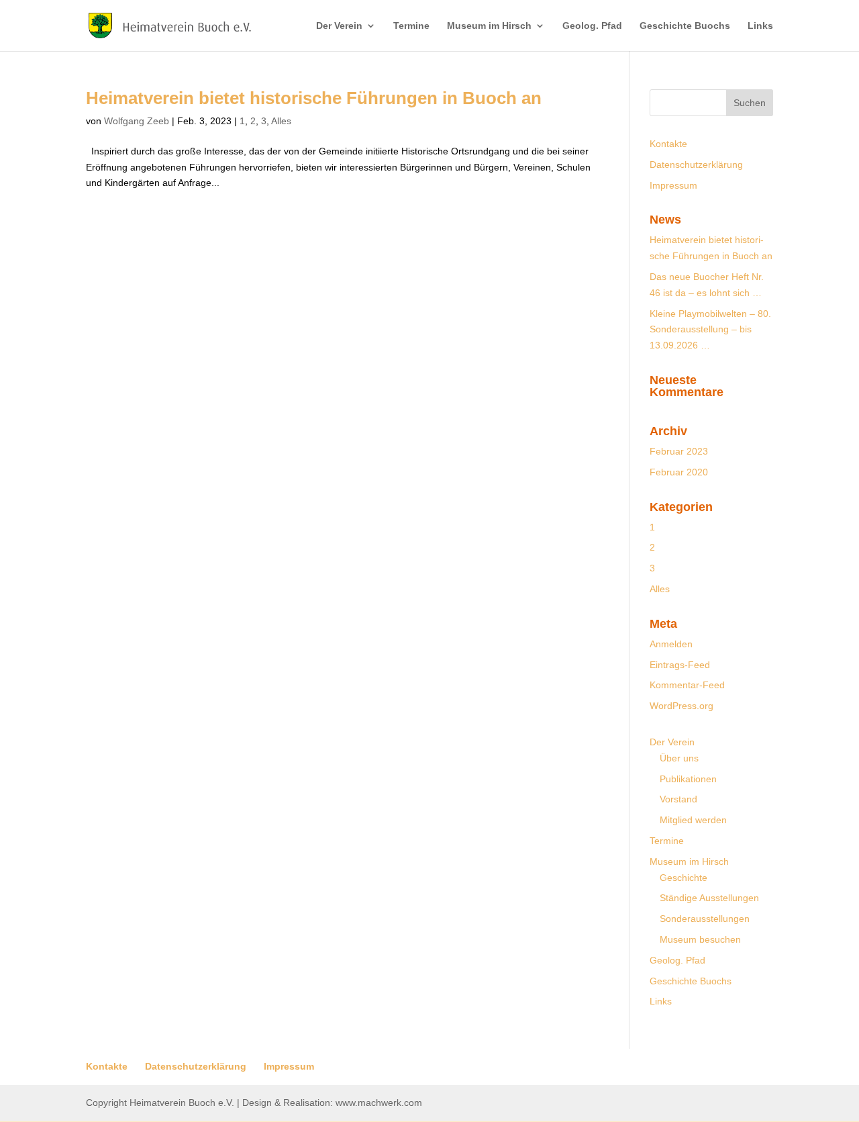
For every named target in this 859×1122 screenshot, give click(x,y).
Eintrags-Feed (680, 664)
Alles (281, 120)
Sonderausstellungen (705, 918)
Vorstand (678, 799)
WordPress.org (681, 705)
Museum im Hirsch (489, 26)
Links (760, 26)
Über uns (679, 758)
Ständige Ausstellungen (709, 897)
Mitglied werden (693, 819)
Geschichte (683, 877)
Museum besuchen (700, 939)
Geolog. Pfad (592, 26)
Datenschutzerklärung (696, 164)
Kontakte (668, 143)
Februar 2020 (679, 472)
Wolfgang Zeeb (136, 120)
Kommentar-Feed (687, 685)
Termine (411, 26)
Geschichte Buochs (685, 26)
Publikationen (688, 779)
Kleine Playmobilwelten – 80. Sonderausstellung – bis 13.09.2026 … (710, 329)
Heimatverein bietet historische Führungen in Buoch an (314, 98)
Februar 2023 (679, 451)
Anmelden (671, 644)
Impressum (673, 185)
